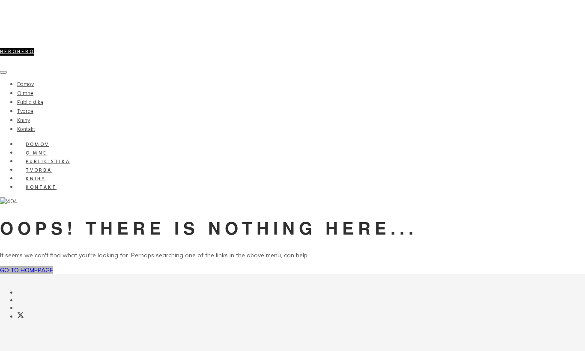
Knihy (23, 120)
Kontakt (41, 187)
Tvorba (25, 111)
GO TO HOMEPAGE (26, 270)
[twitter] (20, 316)
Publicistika (30, 102)
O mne (25, 93)
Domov (25, 84)
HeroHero (17, 52)
